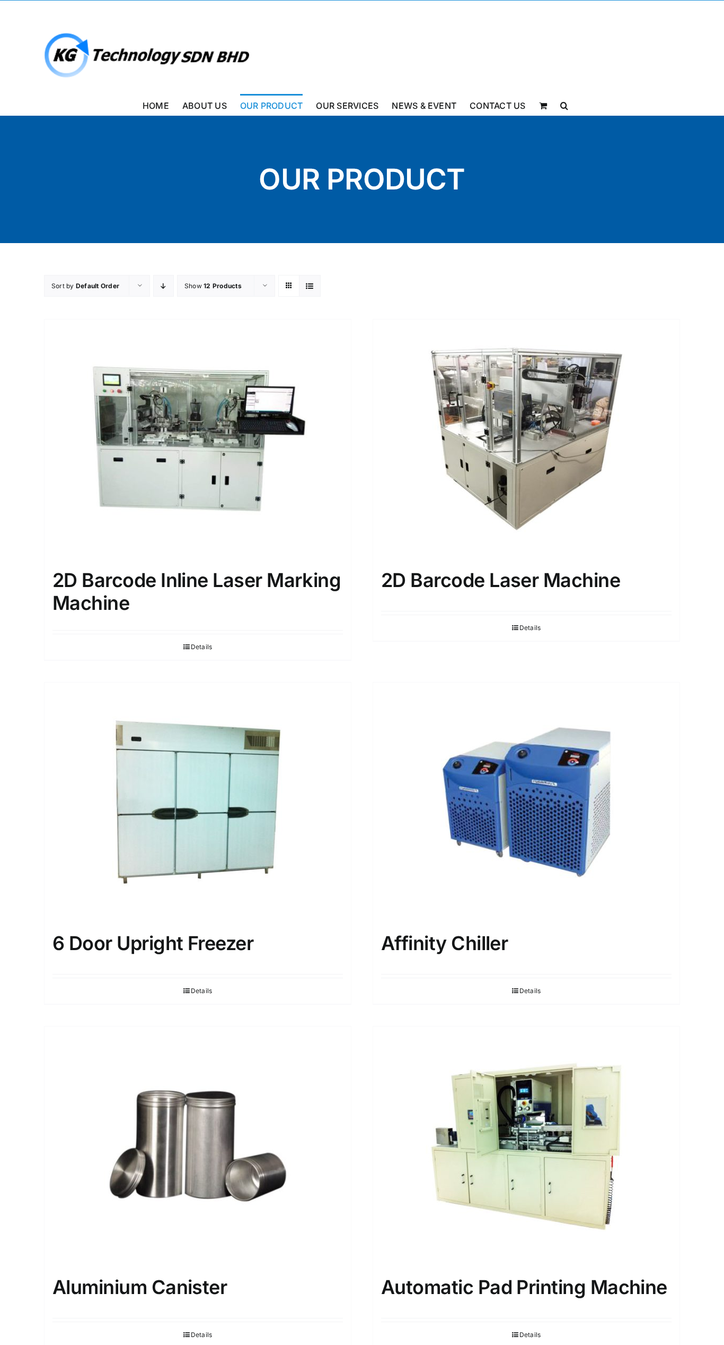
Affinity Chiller (444, 943)
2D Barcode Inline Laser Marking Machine (196, 591)
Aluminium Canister (139, 1287)
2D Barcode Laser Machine (500, 580)
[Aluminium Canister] (198, 1146)
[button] (564, 104)
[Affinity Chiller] (526, 802)
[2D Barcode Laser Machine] (526, 439)
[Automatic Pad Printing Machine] (526, 1146)
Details (202, 647)
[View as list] (309, 285)
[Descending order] (163, 286)
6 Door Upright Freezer (152, 943)
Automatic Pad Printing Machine (524, 1287)
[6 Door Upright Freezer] (198, 802)
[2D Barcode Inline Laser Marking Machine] (198, 439)
